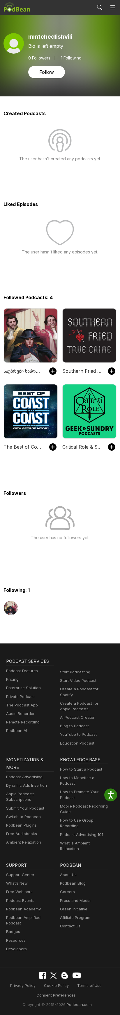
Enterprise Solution (23, 687)
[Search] (99, 7)
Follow (46, 72)
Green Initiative (73, 909)
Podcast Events (20, 900)
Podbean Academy (23, 909)
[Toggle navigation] (113, 7)
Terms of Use (89, 985)
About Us (68, 874)
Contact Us (70, 926)
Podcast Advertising (24, 776)
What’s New (17, 883)
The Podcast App (22, 705)
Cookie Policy (56, 985)
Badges (13, 931)
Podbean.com (79, 1004)
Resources (16, 940)
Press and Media (75, 900)
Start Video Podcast (78, 680)
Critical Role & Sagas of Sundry (82, 447)
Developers (16, 948)
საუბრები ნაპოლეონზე (23, 371)
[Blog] (64, 975)
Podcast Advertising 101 (81, 834)
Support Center (20, 874)
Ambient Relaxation (23, 842)
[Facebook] (42, 975)
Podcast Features (22, 670)
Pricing (12, 679)
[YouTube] (77, 975)
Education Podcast (77, 743)
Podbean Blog (73, 883)
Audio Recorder (20, 713)
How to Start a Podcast (81, 769)
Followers (39, 58)
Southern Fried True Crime (82, 371)
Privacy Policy (23, 985)
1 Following (71, 58)
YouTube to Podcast (78, 734)
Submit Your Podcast (25, 808)
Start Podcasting (75, 672)
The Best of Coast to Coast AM (23, 447)
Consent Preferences (56, 995)
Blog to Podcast (74, 725)
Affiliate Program (75, 917)
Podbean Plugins (21, 825)
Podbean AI (16, 730)
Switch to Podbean (23, 816)
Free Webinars (19, 891)
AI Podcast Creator (77, 717)
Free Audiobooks (21, 833)
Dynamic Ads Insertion (26, 785)
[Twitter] (53, 976)
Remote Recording (23, 722)
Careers (67, 891)
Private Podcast (20, 696)
